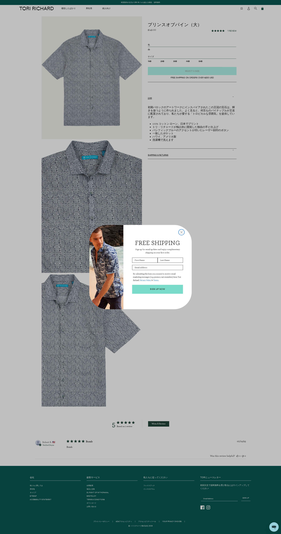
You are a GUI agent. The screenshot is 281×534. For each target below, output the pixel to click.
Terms (155, 280)
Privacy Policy (145, 280)
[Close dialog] (181, 232)
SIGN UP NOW (157, 289)
